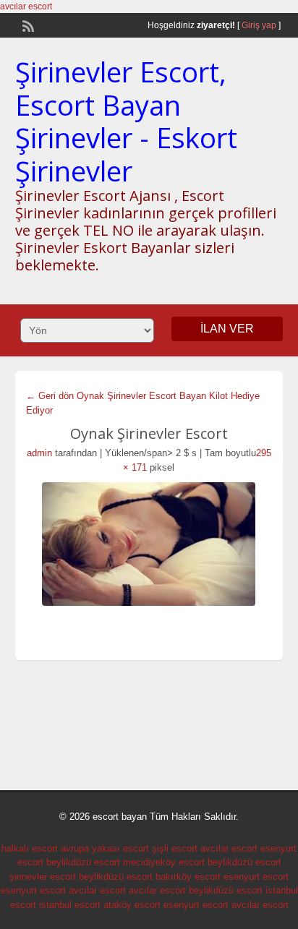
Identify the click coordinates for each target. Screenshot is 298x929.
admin (39, 453)
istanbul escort (70, 904)
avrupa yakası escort (105, 848)
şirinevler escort (42, 876)
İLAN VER (227, 328)
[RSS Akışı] (27, 24)
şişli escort (174, 848)
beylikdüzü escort (83, 862)
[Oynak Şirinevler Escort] (149, 544)
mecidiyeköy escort (164, 862)
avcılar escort (26, 6)
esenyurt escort (256, 876)
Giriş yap (259, 25)
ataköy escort (132, 904)
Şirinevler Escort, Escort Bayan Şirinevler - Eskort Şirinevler (126, 121)
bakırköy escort (188, 876)
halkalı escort (29, 848)
